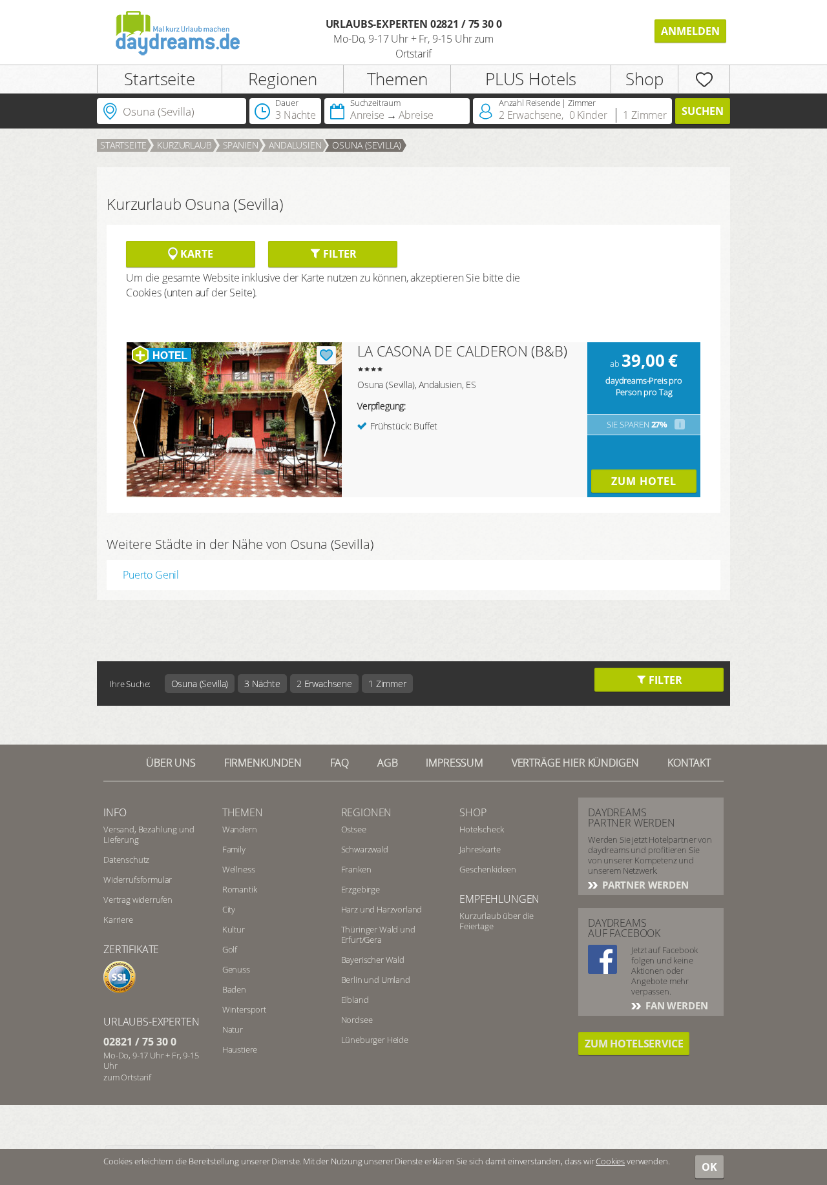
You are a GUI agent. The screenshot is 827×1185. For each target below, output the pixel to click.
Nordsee (357, 1019)
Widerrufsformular (137, 879)
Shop (644, 78)
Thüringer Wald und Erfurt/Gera (378, 934)
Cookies (610, 1161)
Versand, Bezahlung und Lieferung (148, 834)
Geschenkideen (487, 869)
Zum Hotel (643, 481)
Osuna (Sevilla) (366, 145)
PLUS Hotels (530, 78)
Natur (232, 1029)
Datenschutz (126, 859)
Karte (195, 254)
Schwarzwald (364, 849)
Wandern (239, 829)
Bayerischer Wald (372, 959)
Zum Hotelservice (634, 1043)
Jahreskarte (479, 849)
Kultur (233, 929)
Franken (356, 869)
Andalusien (295, 145)
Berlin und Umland (375, 979)
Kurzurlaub (184, 145)
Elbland (355, 999)
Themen (397, 78)
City (228, 909)
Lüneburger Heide (374, 1040)
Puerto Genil (151, 575)
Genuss (236, 969)
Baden (234, 989)
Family (234, 849)
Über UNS (171, 763)
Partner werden (644, 884)
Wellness (238, 869)
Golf (229, 949)
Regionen (282, 78)
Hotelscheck (481, 829)
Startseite (159, 78)
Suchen (703, 111)
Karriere (118, 919)
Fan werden (675, 1005)
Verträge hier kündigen (575, 763)
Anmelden (690, 31)
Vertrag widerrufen (138, 899)
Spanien (240, 145)
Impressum (454, 763)
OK (709, 1167)
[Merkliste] (703, 79)
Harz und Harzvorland (382, 909)
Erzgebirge (360, 889)
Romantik (239, 889)
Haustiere (240, 1049)
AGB (387, 763)
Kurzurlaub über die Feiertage (496, 921)
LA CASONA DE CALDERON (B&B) (462, 350)
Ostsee (353, 829)
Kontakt (689, 763)
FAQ (340, 763)
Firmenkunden (263, 763)
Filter (338, 254)
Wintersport (244, 1009)
